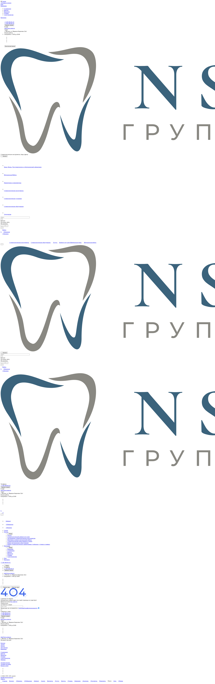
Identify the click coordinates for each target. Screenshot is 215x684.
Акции (3, 644)
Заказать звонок (9, 25)
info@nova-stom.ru (9, 28)
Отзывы (6, 13)
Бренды (6, 10)
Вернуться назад (5, 601)
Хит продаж (4, 647)
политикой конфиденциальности (28, 608)
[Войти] (1, 509)
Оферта (3, 679)
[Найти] (6, 226)
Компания (3, 649)
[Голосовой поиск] (3, 226)
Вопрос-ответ (4, 665)
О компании (7, 8)
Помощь (3, 659)
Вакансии (7, 11)
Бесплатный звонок (10, 46)
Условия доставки (6, 664)
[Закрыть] (2, 514)
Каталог (3, 643)
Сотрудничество (8, 15)
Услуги (3, 646)
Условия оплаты (5, 662)
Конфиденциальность (7, 677)
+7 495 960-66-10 (9, 22)
